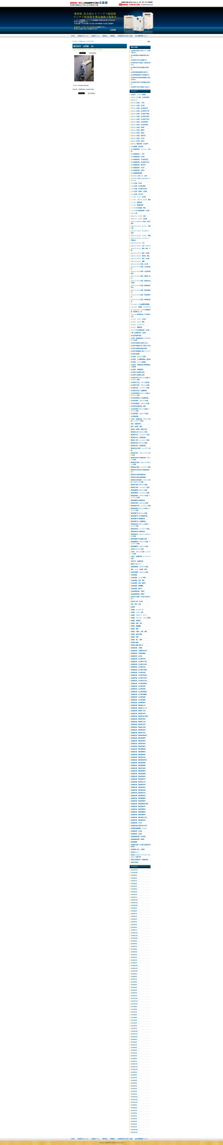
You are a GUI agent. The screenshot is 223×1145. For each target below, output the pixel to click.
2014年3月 (134, 1121)
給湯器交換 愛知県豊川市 (138, 806)
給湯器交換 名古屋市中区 (138, 658)
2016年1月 (134, 1061)
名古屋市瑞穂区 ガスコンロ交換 (140, 403)
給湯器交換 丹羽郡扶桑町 (138, 653)
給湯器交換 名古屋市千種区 (139, 669)
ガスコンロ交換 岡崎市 (137, 130)
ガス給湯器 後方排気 (137, 146)
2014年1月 (134, 1126)
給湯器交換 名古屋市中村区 (139, 664)
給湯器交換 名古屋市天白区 (139, 678)
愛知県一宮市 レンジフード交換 (140, 440)
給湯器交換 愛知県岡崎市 (138, 738)
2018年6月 (134, 982)
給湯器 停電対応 (136, 620)
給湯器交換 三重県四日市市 (139, 650)
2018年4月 (134, 987)
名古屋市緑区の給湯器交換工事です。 (140, 56)
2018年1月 (134, 995)
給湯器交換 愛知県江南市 (138, 768)
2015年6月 (134, 1080)
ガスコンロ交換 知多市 (137, 141)
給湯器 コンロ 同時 (137, 612)
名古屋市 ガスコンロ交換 (138, 356)
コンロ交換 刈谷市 (136, 183)
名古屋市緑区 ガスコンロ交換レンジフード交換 (140, 410)
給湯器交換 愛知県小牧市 (138, 732)
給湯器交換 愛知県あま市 (138, 705)
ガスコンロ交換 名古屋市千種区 (140, 113)
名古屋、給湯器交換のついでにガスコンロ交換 (141, 339)
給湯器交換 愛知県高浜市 (138, 820)
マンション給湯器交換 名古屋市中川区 (141, 315)
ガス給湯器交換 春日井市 (138, 164)
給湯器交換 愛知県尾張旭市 (139, 735)
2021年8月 (134, 878)
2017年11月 (134, 1001)
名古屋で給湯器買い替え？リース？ (141, 351)
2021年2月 (134, 894)
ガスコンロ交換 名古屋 (137, 105)
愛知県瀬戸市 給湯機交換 (138, 518)
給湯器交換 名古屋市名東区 (139, 675)
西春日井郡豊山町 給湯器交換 (139, 859)
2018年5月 (134, 984)
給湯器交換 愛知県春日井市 (139, 760)
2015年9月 (134, 1072)
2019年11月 (134, 935)
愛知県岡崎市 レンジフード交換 (140, 492)
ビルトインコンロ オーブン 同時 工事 (141, 227)
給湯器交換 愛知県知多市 (138, 787)
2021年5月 (134, 886)
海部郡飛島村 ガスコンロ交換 (139, 566)
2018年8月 (134, 976)
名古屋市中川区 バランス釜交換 (140, 382)
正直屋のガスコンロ (82, 35)
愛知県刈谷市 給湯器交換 (138, 445)
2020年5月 (134, 919)
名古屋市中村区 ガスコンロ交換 (140, 385)
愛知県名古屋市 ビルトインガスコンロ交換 (141, 463)
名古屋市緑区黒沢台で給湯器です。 (141, 75)
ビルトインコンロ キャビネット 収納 (141, 231)
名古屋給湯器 (134, 416)
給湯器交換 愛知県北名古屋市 (139, 716)
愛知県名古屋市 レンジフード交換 (141, 467)
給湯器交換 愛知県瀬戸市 (138, 779)
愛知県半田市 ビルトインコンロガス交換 (141, 454)
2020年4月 (134, 921)
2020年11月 (134, 902)
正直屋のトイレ (95, 35)
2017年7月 (134, 1012)
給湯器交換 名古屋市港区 (138, 689)
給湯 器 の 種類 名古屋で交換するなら (140, 597)
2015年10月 (134, 1069)
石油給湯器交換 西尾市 (137, 594)
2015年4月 (134, 1086)
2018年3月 (134, 990)
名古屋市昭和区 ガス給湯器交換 (139, 398)
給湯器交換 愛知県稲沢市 (138, 795)
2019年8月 (134, 943)
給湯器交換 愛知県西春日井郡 (139, 803)
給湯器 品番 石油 (136, 623)
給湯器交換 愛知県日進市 (138, 757)
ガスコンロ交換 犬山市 (137, 138)
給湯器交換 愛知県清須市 (138, 776)
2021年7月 (134, 880)
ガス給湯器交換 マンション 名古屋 (141, 150)
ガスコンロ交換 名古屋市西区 (139, 124)
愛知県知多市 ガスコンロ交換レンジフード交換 (140, 525)
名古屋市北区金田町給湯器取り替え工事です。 (141, 78)
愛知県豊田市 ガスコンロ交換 (139, 546)
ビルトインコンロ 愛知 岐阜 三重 (141, 249)
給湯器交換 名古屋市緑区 (138, 697)
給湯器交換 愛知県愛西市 (138, 751)
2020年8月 (134, 911)
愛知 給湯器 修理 (136, 426)
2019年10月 (134, 938)
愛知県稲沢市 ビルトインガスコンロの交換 (141, 535)
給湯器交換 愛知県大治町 (138, 727)
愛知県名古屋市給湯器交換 (138, 474)
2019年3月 (134, 957)
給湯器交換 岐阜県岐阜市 (138, 702)
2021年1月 (134, 897)
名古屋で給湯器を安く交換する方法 (141, 345)
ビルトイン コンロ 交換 (139, 216)
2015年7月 (134, 1077)
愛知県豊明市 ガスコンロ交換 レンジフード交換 (141, 542)
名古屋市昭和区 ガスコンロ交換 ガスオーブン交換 (140, 394)
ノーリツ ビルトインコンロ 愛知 (141, 199)
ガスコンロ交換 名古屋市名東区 (140, 116)
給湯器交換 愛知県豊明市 (138, 809)
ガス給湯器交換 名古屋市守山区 (140, 162)
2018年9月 (134, 973)
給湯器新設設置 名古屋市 (138, 836)
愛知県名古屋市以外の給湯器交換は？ (140, 470)
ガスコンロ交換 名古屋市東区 (139, 122)
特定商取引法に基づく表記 (125, 35)
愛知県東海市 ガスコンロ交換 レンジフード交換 (140, 509)
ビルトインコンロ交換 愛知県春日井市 (141, 286)
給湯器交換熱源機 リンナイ (139, 828)
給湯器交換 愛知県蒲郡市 (138, 798)
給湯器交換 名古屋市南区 (138, 672)
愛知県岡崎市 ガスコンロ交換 (139, 490)
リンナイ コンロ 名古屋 (138, 319)
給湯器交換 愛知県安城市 (138, 730)
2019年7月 (134, 946)
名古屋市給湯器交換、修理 (138, 406)
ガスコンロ (134, 100)
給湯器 (133, 607)
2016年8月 (134, 1042)
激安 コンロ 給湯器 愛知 (139, 569)
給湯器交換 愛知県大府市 (138, 724)
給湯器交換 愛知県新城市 (138, 754)
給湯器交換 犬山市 (136, 822)
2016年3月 (134, 1055)
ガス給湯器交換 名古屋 (137, 156)
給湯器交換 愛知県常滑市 (138, 743)
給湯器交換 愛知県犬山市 (138, 782)
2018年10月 (134, 971)
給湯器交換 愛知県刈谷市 (138, 713)
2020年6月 (134, 916)
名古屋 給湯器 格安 (136, 335)
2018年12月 (134, 965)
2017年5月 (134, 1017)
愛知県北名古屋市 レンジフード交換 (141, 449)
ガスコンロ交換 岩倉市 (137, 133)
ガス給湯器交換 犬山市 (137, 167)
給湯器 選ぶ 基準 (136, 639)
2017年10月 (134, 1004)
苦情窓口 (112, 35)
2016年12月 (134, 1031)
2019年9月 (134, 941)
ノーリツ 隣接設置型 (137, 205)
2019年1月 (134, 963)
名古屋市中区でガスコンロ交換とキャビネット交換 (141, 378)
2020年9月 (134, 908)
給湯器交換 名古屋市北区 (138, 667)
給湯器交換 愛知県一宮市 (138, 710)
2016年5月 (134, 1050)
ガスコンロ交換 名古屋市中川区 (140, 111)
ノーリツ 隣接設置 (136, 202)
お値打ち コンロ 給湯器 (138, 94)
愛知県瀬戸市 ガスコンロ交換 (139, 513)
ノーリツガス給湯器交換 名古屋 (140, 210)
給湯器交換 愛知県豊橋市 (138, 812)
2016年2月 (134, 1058)
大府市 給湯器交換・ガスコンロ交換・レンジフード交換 (141, 420)
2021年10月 (134, 872)
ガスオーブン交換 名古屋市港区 (140, 97)
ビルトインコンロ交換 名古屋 (139, 264)
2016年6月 (134, 1047)
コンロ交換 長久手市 (137, 194)
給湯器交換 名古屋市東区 (138, 686)
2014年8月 (134, 1107)
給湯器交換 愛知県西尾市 (138, 801)
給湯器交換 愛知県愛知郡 (138, 749)
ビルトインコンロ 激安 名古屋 (140, 258)
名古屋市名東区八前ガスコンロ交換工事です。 (141, 51)
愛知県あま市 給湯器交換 (138, 437)
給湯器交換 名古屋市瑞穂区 (139, 694)
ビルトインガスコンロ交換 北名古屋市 (141, 222)
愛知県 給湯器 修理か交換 (139, 429)
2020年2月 (134, 927)
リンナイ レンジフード (137, 324)
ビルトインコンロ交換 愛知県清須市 (141, 291)
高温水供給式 (134, 862)
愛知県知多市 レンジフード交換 (140, 528)
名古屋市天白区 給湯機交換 (139, 390)
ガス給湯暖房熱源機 (136, 173)
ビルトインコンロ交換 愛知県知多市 (141, 300)
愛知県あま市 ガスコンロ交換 (139, 432)
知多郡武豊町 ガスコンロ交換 (139, 572)
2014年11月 (134, 1099)
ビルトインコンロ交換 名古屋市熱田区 (141, 272)
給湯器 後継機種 (136, 626)
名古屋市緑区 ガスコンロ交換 (139, 413)
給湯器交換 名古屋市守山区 (139, 680)
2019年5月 (134, 952)
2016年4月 (134, 1053)
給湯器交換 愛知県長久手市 (139, 817)
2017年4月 (134, 1020)
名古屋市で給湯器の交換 (137, 372)
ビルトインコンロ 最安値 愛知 (140, 255)
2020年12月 (134, 900)
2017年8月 (134, 1009)
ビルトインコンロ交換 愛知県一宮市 (141, 277)
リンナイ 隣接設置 (136, 327)
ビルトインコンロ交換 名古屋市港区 (141, 267)
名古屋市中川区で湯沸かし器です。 (141, 87)
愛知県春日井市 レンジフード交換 (141, 505)
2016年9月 (134, 1039)
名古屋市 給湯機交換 (137, 369)
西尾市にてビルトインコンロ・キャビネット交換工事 (141, 855)
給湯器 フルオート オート (139, 615)
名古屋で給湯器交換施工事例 (139, 348)
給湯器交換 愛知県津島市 (138, 771)
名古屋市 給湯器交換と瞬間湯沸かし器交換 (141, 365)
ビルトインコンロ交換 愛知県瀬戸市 (141, 295)
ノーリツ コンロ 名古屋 (138, 197)
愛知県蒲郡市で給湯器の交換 (139, 539)
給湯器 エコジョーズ (137, 609)
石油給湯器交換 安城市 (137, 591)
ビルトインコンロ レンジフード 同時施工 (141, 239)
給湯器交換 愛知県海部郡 (138, 773)
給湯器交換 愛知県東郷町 (138, 765)
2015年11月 (134, 1066)
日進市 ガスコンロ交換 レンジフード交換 (141, 552)
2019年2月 (134, 960)
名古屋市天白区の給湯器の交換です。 (140, 68)
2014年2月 (134, 1124)
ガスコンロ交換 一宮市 (137, 102)
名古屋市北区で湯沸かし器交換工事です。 (141, 63)
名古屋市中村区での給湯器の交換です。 (141, 83)
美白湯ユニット (135, 852)
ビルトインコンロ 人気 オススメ (141, 245)
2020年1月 (134, 930)
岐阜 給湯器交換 (136, 423)
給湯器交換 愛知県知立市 (138, 792)
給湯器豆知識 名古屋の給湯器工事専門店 (141, 845)
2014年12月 (134, 1096)
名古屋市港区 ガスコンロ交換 (139, 400)
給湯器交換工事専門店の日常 (139, 825)
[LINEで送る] (92, 53)
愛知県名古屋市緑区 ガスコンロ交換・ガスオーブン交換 (141, 480)
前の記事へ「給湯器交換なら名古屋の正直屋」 (84, 41)
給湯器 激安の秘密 (136, 634)
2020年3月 (134, 924)
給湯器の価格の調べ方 (137, 645)
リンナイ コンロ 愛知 (137, 322)
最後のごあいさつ (136, 564)
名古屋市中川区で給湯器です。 (139, 60)
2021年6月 (134, 883)
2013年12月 (134, 1129)
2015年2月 (134, 1091)
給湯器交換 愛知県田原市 (138, 784)
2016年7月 (134, 1045)
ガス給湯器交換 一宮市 (137, 154)
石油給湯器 (134, 575)
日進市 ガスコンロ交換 (137, 549)
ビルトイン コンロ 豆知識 (139, 218)
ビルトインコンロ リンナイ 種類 (141, 235)
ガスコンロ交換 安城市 (137, 127)
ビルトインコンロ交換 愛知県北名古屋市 (141, 281)
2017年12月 (134, 998)
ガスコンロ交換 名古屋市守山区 (140, 119)
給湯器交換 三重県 (136, 647)
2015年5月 (134, 1083)
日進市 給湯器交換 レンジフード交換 (141, 557)
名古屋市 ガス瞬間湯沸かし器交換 (141, 359)
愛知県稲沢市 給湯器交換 (138, 531)
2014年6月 (134, 1113)
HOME (73, 35)
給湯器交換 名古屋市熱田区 (139, 691)
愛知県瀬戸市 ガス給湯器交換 (139, 516)
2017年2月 (134, 1025)
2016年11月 (134, 1034)
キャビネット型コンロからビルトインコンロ (141, 179)
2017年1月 (134, 1028)
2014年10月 (134, 1102)
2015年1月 (134, 1094)
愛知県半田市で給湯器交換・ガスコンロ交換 (141, 458)
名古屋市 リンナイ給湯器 (138, 362)
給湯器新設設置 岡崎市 (137, 839)
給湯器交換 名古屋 (136, 656)
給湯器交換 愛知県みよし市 (139, 708)
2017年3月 (134, 1023)
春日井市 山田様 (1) (83, 46)
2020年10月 (134, 905)
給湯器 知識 (134, 637)
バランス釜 (134, 213)
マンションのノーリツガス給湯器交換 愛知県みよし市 (141, 310)
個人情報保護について (141, 35)
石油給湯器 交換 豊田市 (138, 583)
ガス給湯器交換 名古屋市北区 (139, 159)
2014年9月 (134, 1105)
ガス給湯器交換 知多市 (137, 170)
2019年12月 (134, 932)
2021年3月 (134, 891)
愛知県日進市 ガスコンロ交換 (139, 503)
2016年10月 (134, 1036)
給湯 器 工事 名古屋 (137, 601)
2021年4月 (134, 889)
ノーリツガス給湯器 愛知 (138, 207)
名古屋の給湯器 (135, 353)
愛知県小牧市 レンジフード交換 (140, 487)
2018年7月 (134, 979)
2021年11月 (134, 870)
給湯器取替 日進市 (136, 833)
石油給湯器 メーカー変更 (138, 577)
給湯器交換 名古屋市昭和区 (139, 683)
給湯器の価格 (134, 642)
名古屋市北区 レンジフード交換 (140, 387)
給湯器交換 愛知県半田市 (138, 719)
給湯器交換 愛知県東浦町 (138, 762)
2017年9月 (134, 1006)
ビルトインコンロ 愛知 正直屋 (140, 253)
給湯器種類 (134, 842)
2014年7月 (134, 1110)
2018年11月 (134, 968)
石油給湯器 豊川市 (136, 588)
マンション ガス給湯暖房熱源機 (140, 304)
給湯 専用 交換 (136, 604)
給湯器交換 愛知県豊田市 (138, 814)
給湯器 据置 (134, 628)
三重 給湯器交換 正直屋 (138, 332)
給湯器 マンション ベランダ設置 (141, 617)
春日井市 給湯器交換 (137, 561)
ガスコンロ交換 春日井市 (138, 135)
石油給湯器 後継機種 (137, 585)
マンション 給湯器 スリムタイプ (141, 307)
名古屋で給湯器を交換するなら (139, 343)
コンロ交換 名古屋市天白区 (139, 188)
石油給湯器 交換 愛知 (137, 580)
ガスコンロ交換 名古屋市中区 (139, 108)
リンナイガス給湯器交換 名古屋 (140, 330)
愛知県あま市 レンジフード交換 (140, 434)
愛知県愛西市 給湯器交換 (138, 500)
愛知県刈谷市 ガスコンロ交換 (139, 443)
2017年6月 (134, 1014)
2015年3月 (134, 1088)
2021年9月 (134, 875)
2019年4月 (134, 954)
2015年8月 (134, 1075)
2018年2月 (134, 993)
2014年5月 (134, 1116)
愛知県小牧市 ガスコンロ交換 (139, 484)
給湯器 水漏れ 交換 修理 (139, 631)
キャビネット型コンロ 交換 (139, 175)
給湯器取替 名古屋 (136, 831)
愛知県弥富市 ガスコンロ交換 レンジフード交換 (141, 496)
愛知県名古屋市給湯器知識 (138, 477)
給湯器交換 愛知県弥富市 (138, 746)
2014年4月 (134, 1118)
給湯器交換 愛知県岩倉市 (138, 741)
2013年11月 (134, 1132)
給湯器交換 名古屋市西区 (138, 699)
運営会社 (105, 35)
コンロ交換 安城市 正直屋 (139, 191)
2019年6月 (134, 949)
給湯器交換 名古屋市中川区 (139, 661)
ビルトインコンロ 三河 (137, 243)
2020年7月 (134, 913)
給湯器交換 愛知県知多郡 (138, 790)
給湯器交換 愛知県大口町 (138, 721)
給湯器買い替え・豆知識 (137, 849)
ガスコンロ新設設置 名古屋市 (139, 143)
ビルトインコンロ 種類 (137, 261)
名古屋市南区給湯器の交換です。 (140, 72)
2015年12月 (134, 1064)
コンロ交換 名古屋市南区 (138, 186)
